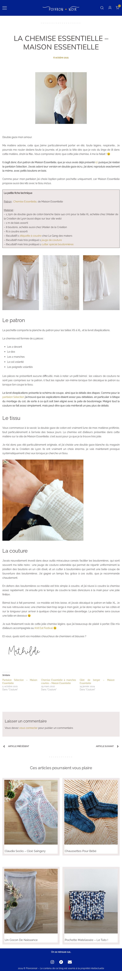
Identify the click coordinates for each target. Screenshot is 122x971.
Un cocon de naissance (21, 940)
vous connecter (28, 727)
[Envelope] (70, 962)
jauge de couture (51, 240)
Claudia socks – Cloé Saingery (25, 851)
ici (96, 162)
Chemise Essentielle (25, 201)
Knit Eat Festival (44, 628)
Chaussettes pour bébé (80, 851)
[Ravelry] (61, 962)
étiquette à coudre (30, 235)
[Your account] (110, 8)
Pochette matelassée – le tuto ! (86, 940)
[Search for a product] (102, 8)
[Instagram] (52, 962)
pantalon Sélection (13, 397)
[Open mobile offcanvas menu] (4, 8)
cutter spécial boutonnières (57, 244)
